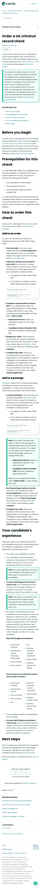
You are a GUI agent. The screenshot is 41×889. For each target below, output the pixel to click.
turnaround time (28, 753)
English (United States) (36, 847)
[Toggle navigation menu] (30, 3)
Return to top (7, 790)
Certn (4, 11)
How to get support (10, 812)
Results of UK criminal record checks (16, 804)
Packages (6, 383)
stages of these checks (24, 153)
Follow (6, 49)
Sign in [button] (34, 4)
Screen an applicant (10, 808)
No (26, 773)
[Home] (8, 4)
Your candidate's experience (17, 120)
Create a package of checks (13, 816)
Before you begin (13, 111)
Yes (15, 773)
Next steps (10, 123)
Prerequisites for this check (16, 114)
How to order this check (15, 117)
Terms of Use (20, 853)
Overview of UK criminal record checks (17, 801)
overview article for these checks (15, 143)
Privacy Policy (7, 853)
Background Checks (15, 11)
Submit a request (29, 783)
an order (27, 226)
